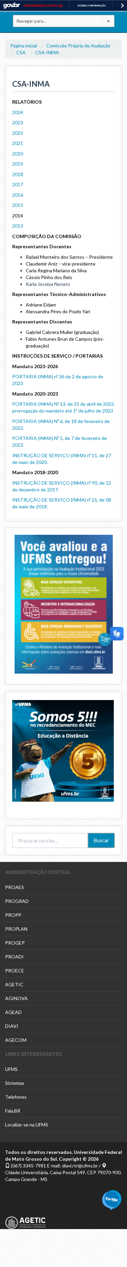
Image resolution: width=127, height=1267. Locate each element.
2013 (17, 226)
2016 (17, 195)
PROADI (14, 956)
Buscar (101, 840)
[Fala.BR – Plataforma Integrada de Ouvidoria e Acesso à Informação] (112, 1199)
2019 (17, 164)
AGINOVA (16, 998)
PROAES (14, 887)
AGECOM (15, 1040)
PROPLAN (16, 929)
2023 (17, 122)
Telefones (16, 1097)
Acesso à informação (92, 5)
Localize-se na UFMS (26, 1124)
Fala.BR (12, 1111)
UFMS (11, 1069)
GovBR (11, 5)
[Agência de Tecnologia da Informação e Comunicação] (25, 1219)
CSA (21, 52)
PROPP (13, 915)
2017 (17, 184)
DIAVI (11, 1026)
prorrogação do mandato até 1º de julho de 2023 (62, 411)
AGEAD (13, 1012)
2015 (17, 205)
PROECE (14, 970)
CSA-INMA (47, 52)
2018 (17, 174)
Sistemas (14, 1083)
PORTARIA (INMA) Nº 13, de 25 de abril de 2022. (63, 404)
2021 (17, 143)
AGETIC (14, 984)
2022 (17, 133)
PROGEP (15, 943)
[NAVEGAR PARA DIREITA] (122, 5)
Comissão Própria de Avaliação (78, 45)
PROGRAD (17, 901)
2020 (17, 153)
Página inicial (23, 45)
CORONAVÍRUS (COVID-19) (42, 5)
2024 (17, 112)
